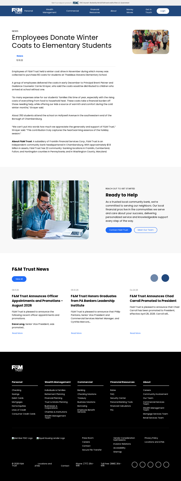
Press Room (88, 438)
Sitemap (117, 451)
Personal (28, 10)
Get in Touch (149, 11)
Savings (15, 394)
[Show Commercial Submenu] (80, 11)
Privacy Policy (151, 438)
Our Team (148, 398)
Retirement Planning (55, 394)
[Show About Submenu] (118, 11)
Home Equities (19, 406)
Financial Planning (53, 398)
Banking (81, 390)
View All (19, 279)
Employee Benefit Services (86, 410)
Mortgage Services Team (155, 413)
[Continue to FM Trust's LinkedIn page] (150, 464)
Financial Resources (95, 11)
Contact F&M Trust (118, 230)
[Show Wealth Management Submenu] (61, 11)
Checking (16, 390)
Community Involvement (155, 394)
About (114, 10)
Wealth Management (49, 11)
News (20, 56)
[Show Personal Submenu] (34, 11)
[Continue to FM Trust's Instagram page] (134, 464)
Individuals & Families (55, 390)
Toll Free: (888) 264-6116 (111, 464)
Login (162, 10)
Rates (113, 390)
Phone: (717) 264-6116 (85, 464)
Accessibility (119, 447)
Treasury (81, 398)
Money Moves (130, 11)
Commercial (72, 10)
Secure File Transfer (92, 449)
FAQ (112, 394)
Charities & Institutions (56, 411)
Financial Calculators (120, 406)
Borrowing (82, 406)
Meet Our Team (146, 230)
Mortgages (17, 402)
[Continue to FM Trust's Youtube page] (142, 464)
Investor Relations (122, 443)
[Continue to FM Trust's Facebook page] (166, 464)
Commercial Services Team (153, 403)
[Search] (139, 11)
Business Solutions (86, 402)
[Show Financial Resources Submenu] (105, 11)
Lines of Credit (19, 409)
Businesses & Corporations (51, 407)
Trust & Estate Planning (56, 402)
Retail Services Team (153, 417)
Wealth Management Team (55, 416)
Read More (17, 333)
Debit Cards (17, 398)
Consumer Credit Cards (23, 413)
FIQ (111, 409)
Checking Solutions (86, 394)
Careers (147, 390)
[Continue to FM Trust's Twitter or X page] (158, 464)
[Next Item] (165, 278)
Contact (86, 445)
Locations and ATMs (154, 442)
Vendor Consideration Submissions (124, 439)
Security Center (118, 398)
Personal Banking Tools (121, 402)
